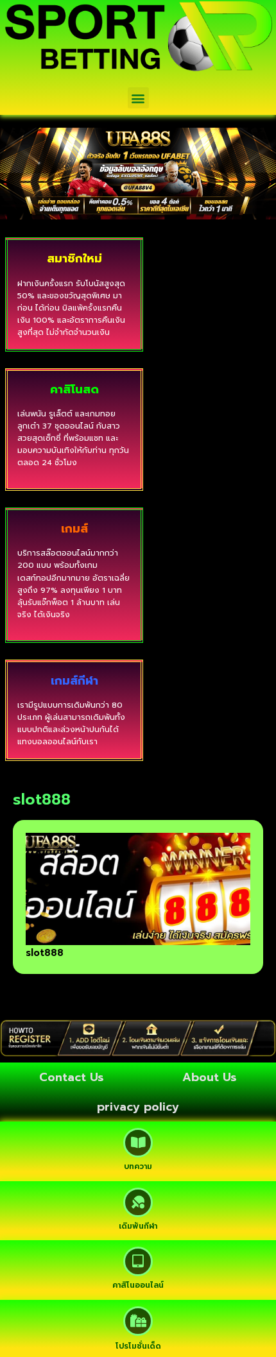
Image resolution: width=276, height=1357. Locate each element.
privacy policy (138, 1107)
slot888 (45, 953)
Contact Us (71, 1077)
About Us (209, 1077)
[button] (138, 97)
